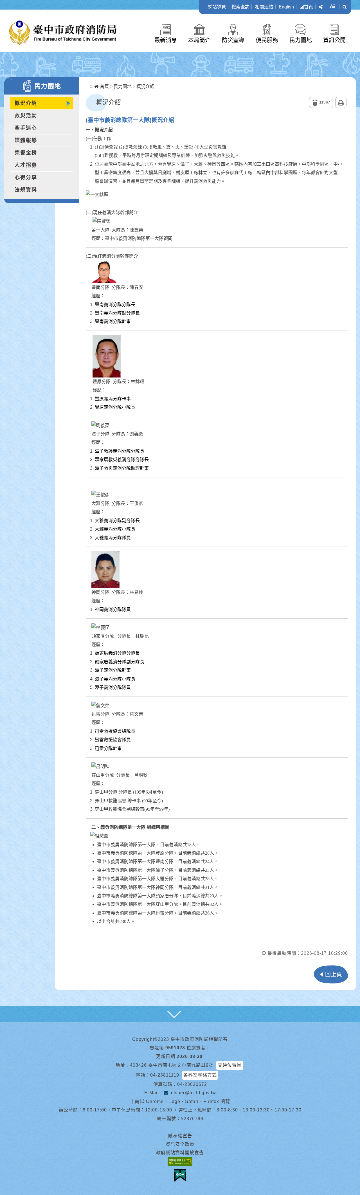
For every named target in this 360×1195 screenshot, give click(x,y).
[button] (321, 7)
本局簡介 (199, 40)
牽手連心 (26, 128)
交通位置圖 (230, 1065)
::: (205, 7)
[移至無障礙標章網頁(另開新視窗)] (180, 1161)
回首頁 (306, 7)
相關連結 (264, 7)
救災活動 (26, 115)
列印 (340, 102)
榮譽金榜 (26, 153)
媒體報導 (26, 140)
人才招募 (26, 165)
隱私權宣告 (180, 1135)
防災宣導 (233, 40)
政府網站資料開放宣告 (180, 1152)
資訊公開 (334, 40)
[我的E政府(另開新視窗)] (180, 1175)
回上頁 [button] (333, 974)
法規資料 (26, 190)
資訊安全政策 (180, 1144)
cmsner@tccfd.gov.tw (192, 1092)
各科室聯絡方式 (200, 1075)
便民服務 (267, 40)
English (286, 7)
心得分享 (26, 177)
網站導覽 (217, 7)
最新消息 (165, 40)
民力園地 (300, 40)
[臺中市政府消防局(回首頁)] (62, 33)
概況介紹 (26, 103)
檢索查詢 (240, 7)
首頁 (104, 86)
